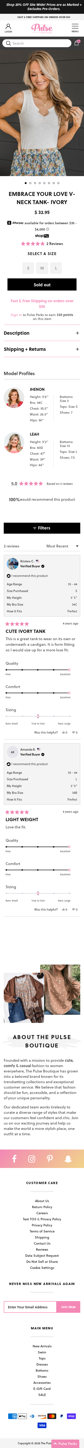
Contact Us (42, 1243)
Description (16, 332)
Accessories (42, 1382)
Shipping (42, 1237)
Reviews (42, 1249)
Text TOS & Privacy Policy (42, 1219)
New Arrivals (42, 1346)
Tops (42, 1358)
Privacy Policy (42, 1225)
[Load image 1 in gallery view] (42, 113)
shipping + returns (25, 348)
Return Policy (42, 1206)
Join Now (68, 1306)
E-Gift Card (42, 1388)
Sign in (16, 314)
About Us (42, 1200)
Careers (42, 1212)
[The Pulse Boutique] (42, 28)
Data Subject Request (42, 1255)
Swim (42, 1352)
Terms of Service (42, 1231)
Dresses (42, 1364)
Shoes (42, 1376)
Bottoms (42, 1370)
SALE (42, 1394)
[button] (42, 243)
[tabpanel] (42, 113)
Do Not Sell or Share (42, 1261)
